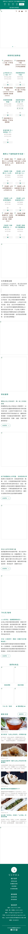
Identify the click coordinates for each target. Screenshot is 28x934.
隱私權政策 (14, 899)
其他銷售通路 (14, 888)
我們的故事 (14, 881)
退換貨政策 (14, 897)
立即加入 (13, 851)
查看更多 (4, 425)
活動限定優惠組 (14, 41)
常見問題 (14, 886)
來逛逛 (21, 4)
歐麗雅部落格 (14, 883)
